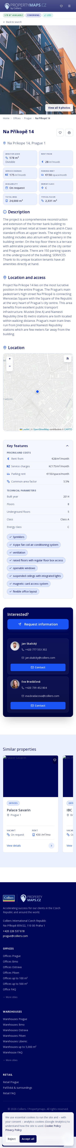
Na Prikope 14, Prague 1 (26, 143)
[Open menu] (69, 6)
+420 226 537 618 (14, 931)
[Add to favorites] (60, 132)
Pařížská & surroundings (17, 1087)
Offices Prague (12, 956)
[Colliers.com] (9, 898)
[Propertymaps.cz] (26, 6)
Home (6, 118)
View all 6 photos (59, 107)
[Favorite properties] (61, 6)
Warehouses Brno (14, 1024)
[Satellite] (67, 358)
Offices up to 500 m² (15, 984)
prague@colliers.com (15, 936)
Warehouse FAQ (13, 1052)
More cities (11, 997)
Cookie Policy (53, 1126)
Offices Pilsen (11, 972)
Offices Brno (10, 961)
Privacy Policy (13, 1130)
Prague (28, 118)
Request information (41, 624)
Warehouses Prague (15, 1019)
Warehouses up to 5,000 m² (19, 1047)
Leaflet (25, 429)
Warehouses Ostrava (15, 1030)
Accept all (28, 1139)
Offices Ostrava (12, 967)
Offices (16, 118)
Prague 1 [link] (16, 815)
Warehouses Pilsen (14, 1035)
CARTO (68, 429)
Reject (12, 1139)
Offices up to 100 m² (15, 978)
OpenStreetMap (41, 429)
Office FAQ (9, 989)
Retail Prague (11, 1082)
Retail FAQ (9, 1093)
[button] (38, 393)
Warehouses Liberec (15, 1041)
